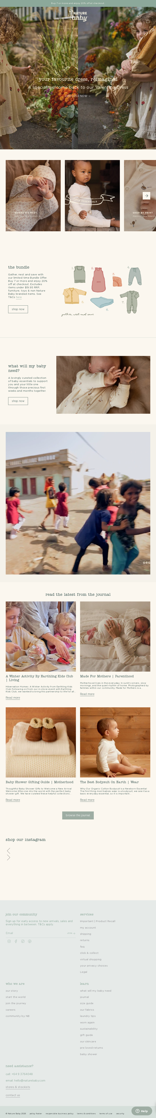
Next (146, 196)
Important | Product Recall (97, 921)
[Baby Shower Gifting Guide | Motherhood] (41, 742)
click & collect (89, 953)
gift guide (86, 1035)
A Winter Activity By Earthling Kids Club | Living (39, 678)
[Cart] (148, 21)
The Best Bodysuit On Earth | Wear (109, 782)
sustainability (89, 1029)
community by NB (17, 1016)
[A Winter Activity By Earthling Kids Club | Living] (41, 636)
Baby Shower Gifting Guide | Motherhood (39, 782)
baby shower (88, 1054)
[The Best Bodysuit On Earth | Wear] (115, 742)
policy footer (36, 1114)
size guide (87, 1003)
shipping (85, 934)
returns (84, 940)
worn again (87, 1022)
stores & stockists (18, 1087)
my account (88, 927)
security (120, 1114)
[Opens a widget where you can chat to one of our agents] (141, 1111)
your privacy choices (94, 965)
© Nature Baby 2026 (16, 1114)
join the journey (16, 1003)
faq (82, 946)
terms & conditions (86, 1114)
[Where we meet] (33, 200)
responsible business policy (59, 1114)
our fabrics (87, 1010)
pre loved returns (91, 1048)
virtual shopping (91, 959)
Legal (83, 972)
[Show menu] (7, 15)
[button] (78, 851)
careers (10, 1010)
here (19, 297)
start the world (15, 997)
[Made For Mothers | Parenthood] (115, 636)
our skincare (88, 1041)
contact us (13, 1095)
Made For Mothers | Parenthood (107, 676)
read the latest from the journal (78, 595)
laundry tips (88, 1016)
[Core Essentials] (92, 200)
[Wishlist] (146, 11)
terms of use (105, 1114)
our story (12, 991)
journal (84, 997)
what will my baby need (95, 991)
